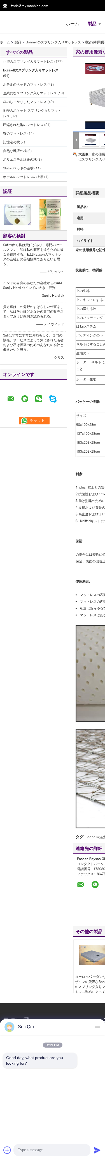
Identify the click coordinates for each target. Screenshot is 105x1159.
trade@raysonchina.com (29, 6)
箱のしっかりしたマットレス (25, 102)
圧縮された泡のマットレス (23, 125)
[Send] (97, 1150)
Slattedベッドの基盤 (18, 168)
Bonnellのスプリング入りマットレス (53, 42)
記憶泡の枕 (11, 142)
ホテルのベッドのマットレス (25, 84)
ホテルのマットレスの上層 (23, 177)
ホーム (72, 23)
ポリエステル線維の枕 (20, 159)
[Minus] (97, 1027)
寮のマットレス (15, 133)
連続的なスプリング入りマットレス (30, 93)
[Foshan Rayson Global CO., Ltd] (31, 22)
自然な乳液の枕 (15, 151)
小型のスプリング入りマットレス (28, 61)
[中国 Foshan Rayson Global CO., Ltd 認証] (17, 214)
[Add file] (7, 1150)
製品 (92, 23)
